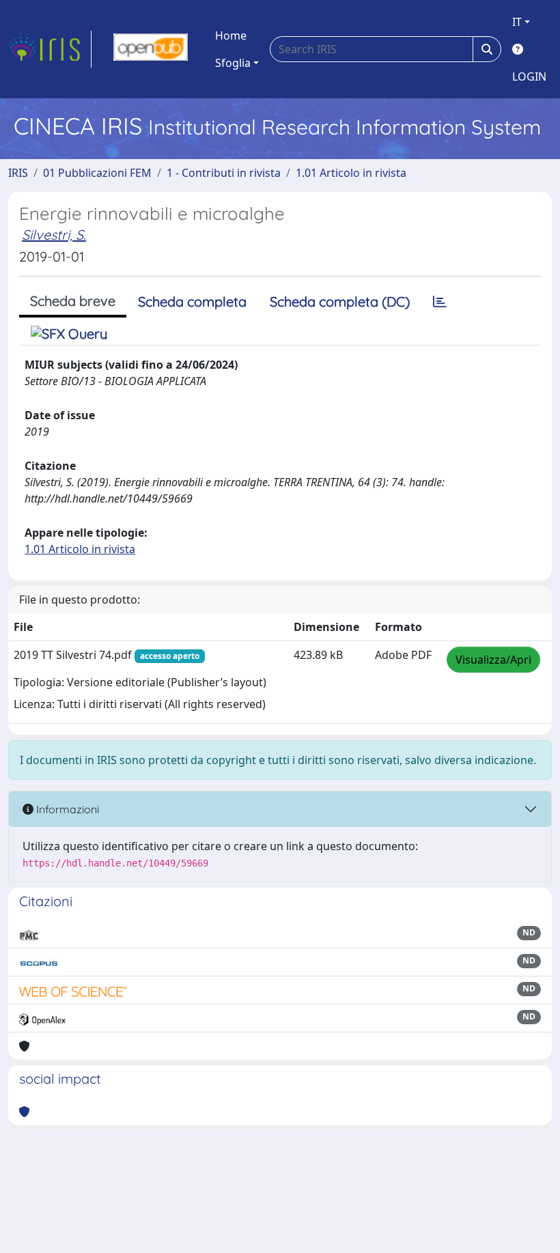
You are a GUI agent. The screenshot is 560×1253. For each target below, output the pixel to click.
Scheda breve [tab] (72, 300)
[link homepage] (50, 49)
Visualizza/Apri (493, 659)
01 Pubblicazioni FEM (97, 172)
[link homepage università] (150, 49)
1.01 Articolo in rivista (351, 172)
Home (231, 35)
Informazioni (66, 809)
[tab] (439, 301)
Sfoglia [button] (233, 62)
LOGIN (529, 76)
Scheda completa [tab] (192, 301)
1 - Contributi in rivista (224, 172)
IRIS (18, 172)
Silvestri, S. (54, 234)
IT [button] (517, 21)
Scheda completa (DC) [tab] (340, 301)
